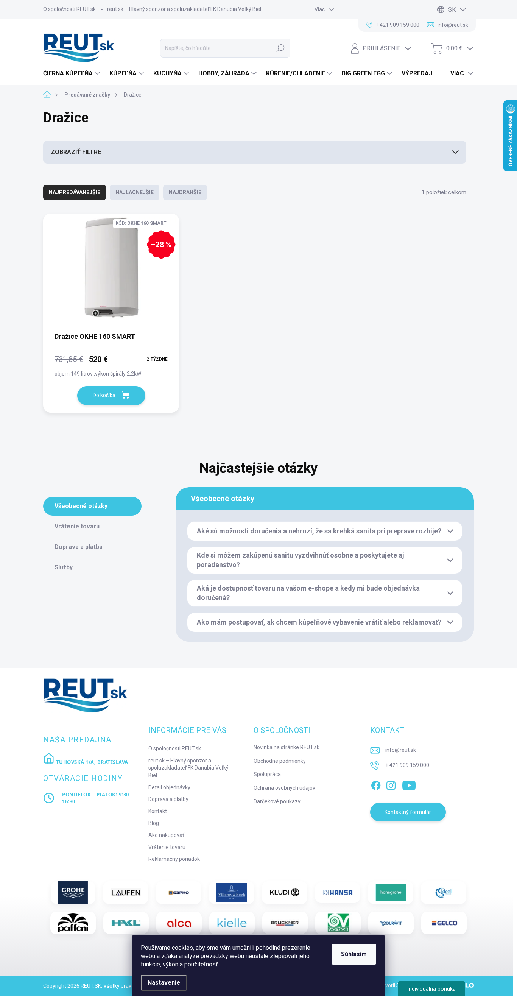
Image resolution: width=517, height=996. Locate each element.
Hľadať (280, 48)
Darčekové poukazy (277, 801)
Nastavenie (164, 982)
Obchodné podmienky (280, 761)
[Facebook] (376, 784)
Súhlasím (354, 954)
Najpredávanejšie (74, 192)
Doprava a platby (168, 799)
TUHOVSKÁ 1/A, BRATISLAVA (91, 762)
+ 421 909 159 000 (407, 765)
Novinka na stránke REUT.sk (286, 747)
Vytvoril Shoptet (396, 985)
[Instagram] (391, 784)
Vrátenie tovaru (166, 847)
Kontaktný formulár (408, 812)
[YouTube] (408, 784)
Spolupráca (267, 774)
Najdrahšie (185, 192)
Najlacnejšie (134, 192)
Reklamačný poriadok (174, 859)
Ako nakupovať (166, 835)
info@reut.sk (400, 750)
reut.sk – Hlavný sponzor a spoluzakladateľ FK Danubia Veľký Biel (184, 9)
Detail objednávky (169, 787)
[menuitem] (72, 73)
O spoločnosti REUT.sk (69, 9)
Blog (153, 823)
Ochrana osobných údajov (284, 788)
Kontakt (157, 811)
